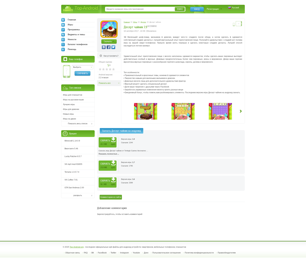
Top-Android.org (77, 247)
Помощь (72, 49)
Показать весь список (77, 123)
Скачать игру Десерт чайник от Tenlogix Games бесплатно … (123, 152)
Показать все (105, 83)
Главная (72, 19)
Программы (74, 29)
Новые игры (68, 114)
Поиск (180, 9)
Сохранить (82, 73)
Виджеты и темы (76, 34)
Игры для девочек (71, 109)
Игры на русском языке (73, 100)
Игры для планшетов (72, 95)
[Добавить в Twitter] (113, 47)
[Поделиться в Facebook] (108, 47)
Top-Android (80, 9)
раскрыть (77, 195)
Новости (72, 39)
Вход (197, 9)
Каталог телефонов (77, 44)
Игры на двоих (69, 119)
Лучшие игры (69, 104)
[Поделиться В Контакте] (104, 47)
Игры (70, 24)
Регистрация (213, 9)
